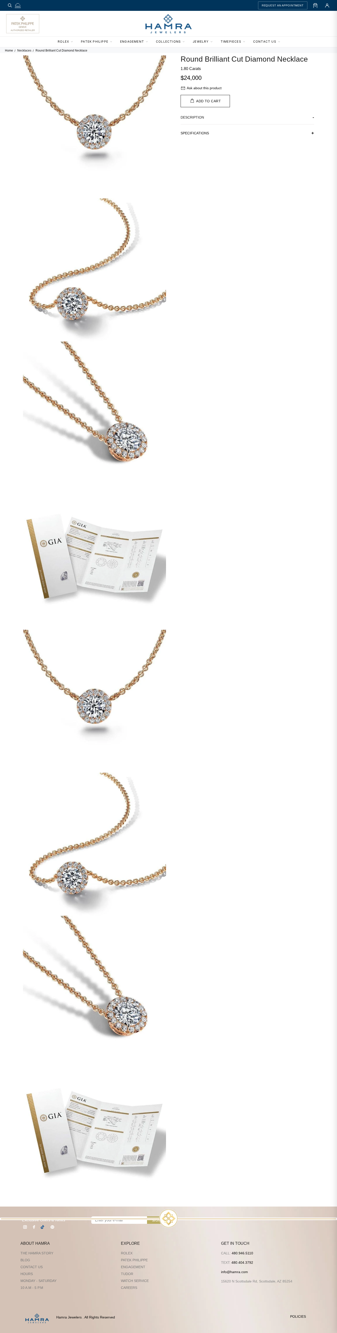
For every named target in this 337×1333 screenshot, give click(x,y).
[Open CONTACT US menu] (280, 42)
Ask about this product (204, 88)
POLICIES (298, 1316)
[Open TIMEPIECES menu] (245, 42)
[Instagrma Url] (25, 1227)
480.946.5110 (242, 1253)
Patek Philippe (134, 1260)
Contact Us (31, 1267)
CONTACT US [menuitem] (264, 41)
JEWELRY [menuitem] (200, 41)
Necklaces (24, 50)
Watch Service (135, 1281)
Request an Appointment (283, 5)
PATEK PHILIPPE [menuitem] (94, 41)
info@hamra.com (234, 1272)
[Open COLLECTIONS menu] (185, 42)
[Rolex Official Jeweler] (312, 23)
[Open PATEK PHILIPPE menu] (112, 42)
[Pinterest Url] (52, 1227)
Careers (129, 1288)
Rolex (126, 1253)
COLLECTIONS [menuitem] (168, 41)
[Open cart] (315, 5)
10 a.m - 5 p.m (31, 1288)
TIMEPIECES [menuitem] (231, 41)
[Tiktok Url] (43, 1227)
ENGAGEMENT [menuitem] (132, 41)
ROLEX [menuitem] (63, 41)
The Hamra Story (36, 1253)
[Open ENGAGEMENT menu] (148, 42)
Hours (26, 1274)
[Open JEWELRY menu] (213, 42)
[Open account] (327, 5)
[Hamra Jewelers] (168, 23)
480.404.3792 (242, 1262)
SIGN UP (159, 1220)
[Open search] (10, 5)
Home (9, 50)
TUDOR (127, 1274)
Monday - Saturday (38, 1281)
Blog (25, 1260)
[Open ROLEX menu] (73, 42)
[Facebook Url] (34, 1227)
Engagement (133, 1267)
